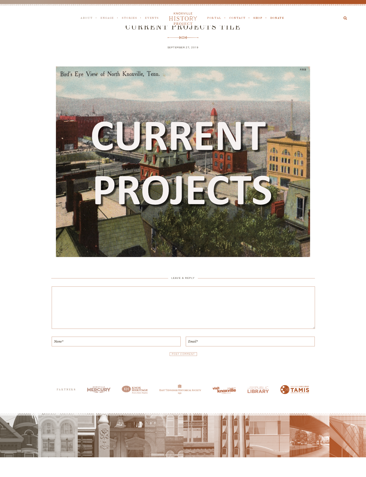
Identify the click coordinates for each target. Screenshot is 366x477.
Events (152, 18)
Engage (107, 18)
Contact (237, 18)
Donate (277, 18)
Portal (214, 18)
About (86, 18)
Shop (257, 18)
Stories (129, 18)
